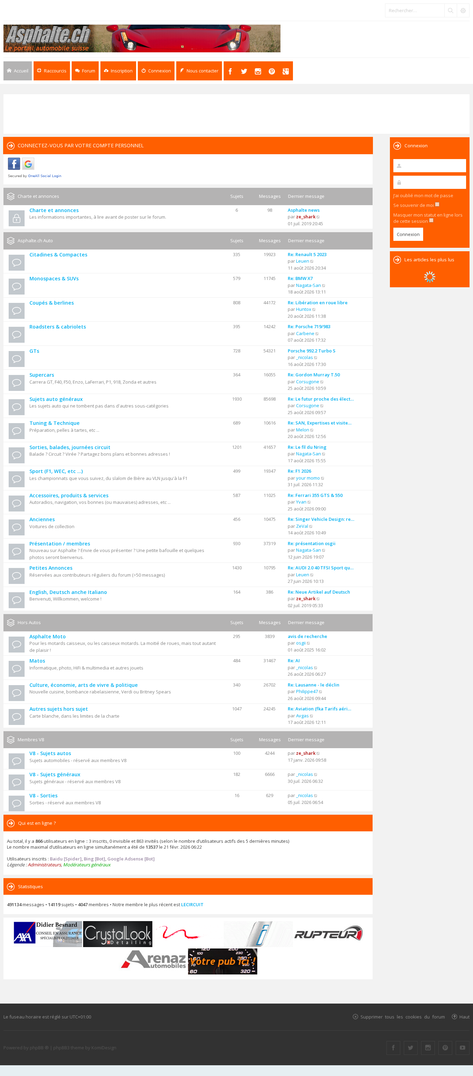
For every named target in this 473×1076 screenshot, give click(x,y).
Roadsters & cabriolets (57, 326)
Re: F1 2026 (299, 471)
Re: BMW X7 (300, 278)
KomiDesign (103, 1047)
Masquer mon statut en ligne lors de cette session (428, 218)
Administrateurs (44, 864)
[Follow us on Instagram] (428, 1048)
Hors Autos (29, 622)
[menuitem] (118, 70)
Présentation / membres (59, 543)
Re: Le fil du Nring (307, 447)
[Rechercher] (450, 10)
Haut (464, 1016)
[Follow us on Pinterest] (445, 1048)
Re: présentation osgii (312, 543)
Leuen (302, 261)
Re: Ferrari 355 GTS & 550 (315, 495)
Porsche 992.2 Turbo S (312, 351)
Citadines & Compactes (58, 254)
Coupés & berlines (51, 302)
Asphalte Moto (47, 636)
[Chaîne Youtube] (463, 1048)
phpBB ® (39, 1047)
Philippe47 (307, 691)
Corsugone (307, 381)
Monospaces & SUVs (54, 278)
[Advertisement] (236, 113)
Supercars (41, 374)
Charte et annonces (38, 196)
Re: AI (294, 660)
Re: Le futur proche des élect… (321, 399)
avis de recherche (307, 636)
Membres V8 (31, 739)
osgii (301, 643)
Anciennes (42, 519)
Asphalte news (304, 210)
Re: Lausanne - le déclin (313, 685)
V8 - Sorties (43, 795)
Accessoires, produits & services (68, 495)
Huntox (303, 309)
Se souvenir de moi (414, 205)
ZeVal (302, 526)
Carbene (305, 333)
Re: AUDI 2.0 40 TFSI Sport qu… (321, 568)
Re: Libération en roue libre (318, 302)
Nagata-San (308, 285)
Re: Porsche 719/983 (309, 326)
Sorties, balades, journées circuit (69, 447)
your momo (308, 478)
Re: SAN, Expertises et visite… (319, 423)
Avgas (302, 715)
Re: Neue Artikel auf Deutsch (319, 592)
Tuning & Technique (54, 423)
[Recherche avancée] (463, 10)
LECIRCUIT (192, 904)
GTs (34, 351)
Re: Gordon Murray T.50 (314, 374)
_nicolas (304, 357)
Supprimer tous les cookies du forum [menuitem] (402, 1016)
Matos (37, 660)
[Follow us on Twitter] (411, 1048)
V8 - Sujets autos (50, 753)
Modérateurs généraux (86, 864)
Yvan (301, 502)
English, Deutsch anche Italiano (68, 592)
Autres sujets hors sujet (58, 709)
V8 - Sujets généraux (54, 774)
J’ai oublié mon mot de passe (423, 195)
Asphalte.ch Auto (35, 240)
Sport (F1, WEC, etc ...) (56, 471)
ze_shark (305, 216)
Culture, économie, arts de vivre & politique (83, 685)
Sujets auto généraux (56, 399)
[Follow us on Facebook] (393, 1048)
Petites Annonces (50, 568)
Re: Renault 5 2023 (307, 254)
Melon (302, 430)
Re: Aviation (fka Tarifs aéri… (319, 709)
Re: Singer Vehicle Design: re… (321, 519)
